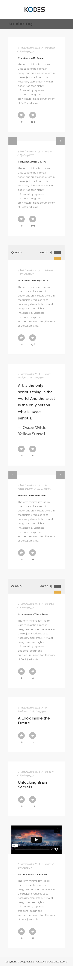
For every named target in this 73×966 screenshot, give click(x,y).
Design (51, 47)
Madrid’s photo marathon (31, 495)
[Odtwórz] (12, 252)
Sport (50, 151)
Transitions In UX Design (31, 58)
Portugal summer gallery (32, 162)
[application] (36, 252)
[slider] (59, 248)
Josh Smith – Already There (33, 281)
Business (23, 711)
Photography (25, 488)
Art (48, 374)
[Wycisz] (51, 252)
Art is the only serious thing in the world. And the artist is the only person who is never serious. (36, 409)
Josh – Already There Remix (33, 614)
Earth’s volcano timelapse (32, 874)
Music (50, 270)
